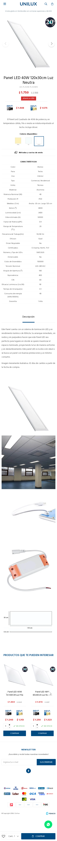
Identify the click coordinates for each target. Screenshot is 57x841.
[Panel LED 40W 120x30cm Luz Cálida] (18, 141)
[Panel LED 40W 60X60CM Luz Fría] (15, 675)
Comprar (40, 836)
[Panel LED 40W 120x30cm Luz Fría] (28, 141)
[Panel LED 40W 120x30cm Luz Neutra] (39, 141)
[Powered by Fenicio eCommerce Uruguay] (50, 813)
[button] (51, 44)
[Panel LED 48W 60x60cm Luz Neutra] (42, 675)
